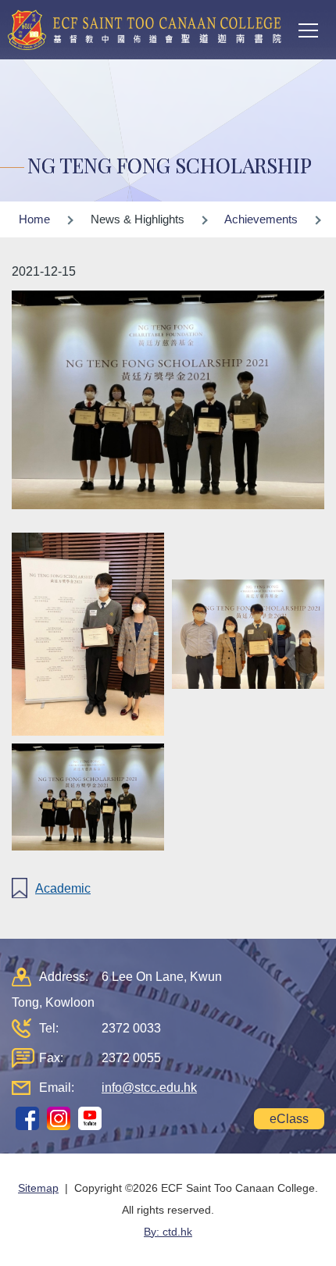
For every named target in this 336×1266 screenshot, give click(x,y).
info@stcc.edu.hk (149, 1087)
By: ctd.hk (168, 1231)
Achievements (261, 219)
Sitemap (38, 1188)
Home (34, 219)
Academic (63, 888)
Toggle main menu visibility (308, 29)
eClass (289, 1118)
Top (335, 1238)
